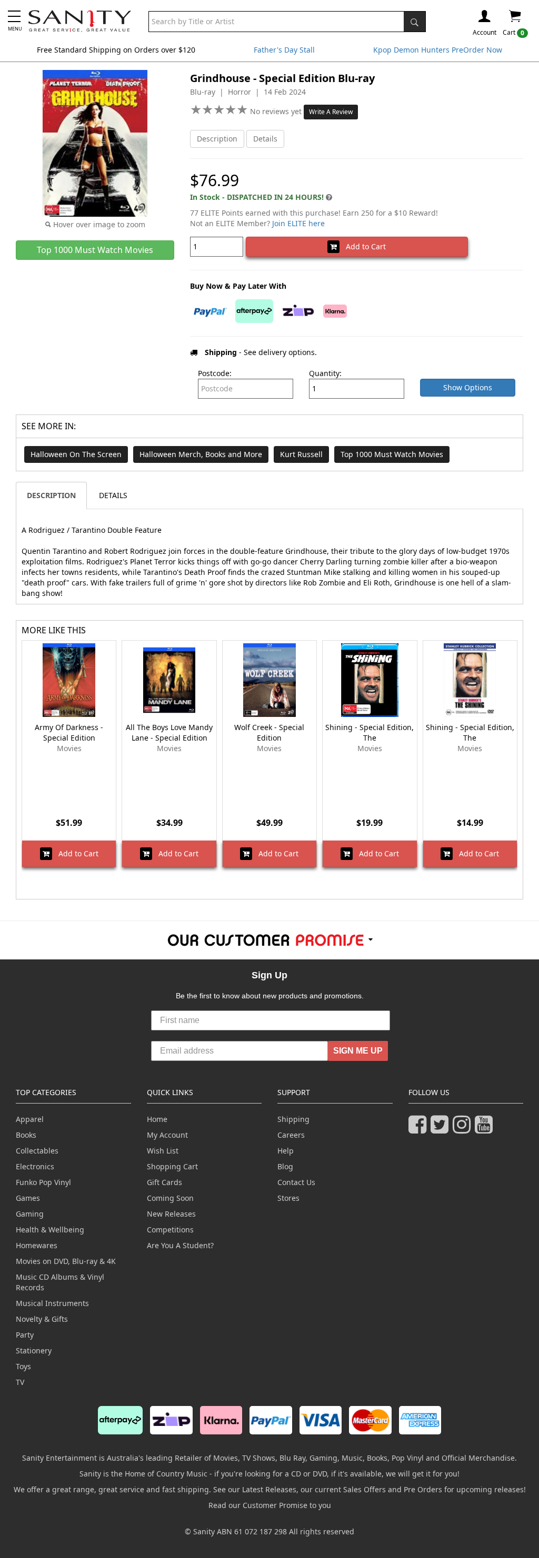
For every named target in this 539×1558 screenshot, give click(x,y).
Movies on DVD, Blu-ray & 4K (66, 1261)
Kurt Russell (301, 454)
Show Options (467, 387)
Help (285, 1151)
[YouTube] (486, 1129)
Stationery (34, 1350)
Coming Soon (170, 1198)
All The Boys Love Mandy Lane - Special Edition (169, 732)
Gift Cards (164, 1182)
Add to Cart (363, 246)
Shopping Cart (172, 1166)
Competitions (170, 1230)
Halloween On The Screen (76, 454)
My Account (167, 1135)
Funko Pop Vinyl (43, 1182)
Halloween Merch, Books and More (200, 454)
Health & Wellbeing (50, 1230)
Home (157, 1119)
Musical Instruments (52, 1303)
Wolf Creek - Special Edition (269, 732)
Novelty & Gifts (42, 1319)
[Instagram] (464, 1129)
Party (25, 1335)
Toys (23, 1366)
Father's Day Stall (284, 50)
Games (28, 1198)
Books (26, 1135)
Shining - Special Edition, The (369, 732)
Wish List (162, 1151)
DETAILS (113, 495)
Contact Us (296, 1182)
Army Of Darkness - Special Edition (69, 732)
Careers (291, 1135)
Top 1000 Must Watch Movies (392, 454)
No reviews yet (277, 111)
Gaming (30, 1214)
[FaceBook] (419, 1129)
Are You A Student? (180, 1245)
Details (265, 139)
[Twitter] (442, 1129)
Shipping (293, 1119)
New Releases (171, 1214)
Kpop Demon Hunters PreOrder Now (437, 50)
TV (20, 1382)
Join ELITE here (298, 223)
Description (217, 139)
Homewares (36, 1245)
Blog (285, 1166)
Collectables (37, 1151)
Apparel (30, 1119)
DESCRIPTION (51, 495)
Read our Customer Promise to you (269, 1505)
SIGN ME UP (358, 1050)
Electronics (35, 1166)
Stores (288, 1198)
